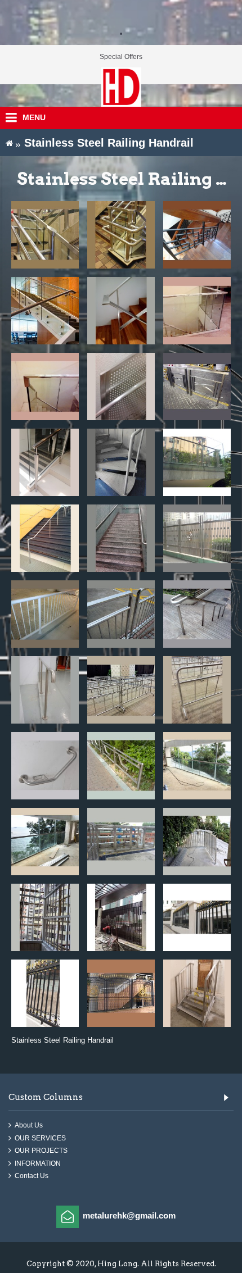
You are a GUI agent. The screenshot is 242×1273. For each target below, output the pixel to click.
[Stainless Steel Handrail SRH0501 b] (45, 386)
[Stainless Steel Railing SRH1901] (121, 765)
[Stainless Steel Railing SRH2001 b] (45, 841)
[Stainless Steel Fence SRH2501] (197, 917)
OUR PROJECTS (41, 1151)
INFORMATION (38, 1163)
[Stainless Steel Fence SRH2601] (121, 993)
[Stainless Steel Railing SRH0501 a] (197, 310)
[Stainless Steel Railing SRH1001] (197, 462)
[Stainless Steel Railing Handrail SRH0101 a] (45, 235)
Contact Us (31, 1176)
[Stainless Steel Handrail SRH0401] (121, 310)
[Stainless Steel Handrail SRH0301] (45, 310)
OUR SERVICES (40, 1138)
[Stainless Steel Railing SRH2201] (197, 841)
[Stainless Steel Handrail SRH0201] (197, 235)
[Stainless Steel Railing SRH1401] (121, 614)
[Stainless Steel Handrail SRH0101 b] (121, 235)
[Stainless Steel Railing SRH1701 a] (121, 690)
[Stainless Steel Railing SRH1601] (45, 690)
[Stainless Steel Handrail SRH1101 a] (45, 538)
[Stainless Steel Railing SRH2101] (121, 841)
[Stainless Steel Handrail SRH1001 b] (121, 538)
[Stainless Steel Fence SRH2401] (121, 917)
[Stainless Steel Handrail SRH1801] (45, 765)
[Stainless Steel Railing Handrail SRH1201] (197, 538)
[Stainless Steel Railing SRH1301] (45, 614)
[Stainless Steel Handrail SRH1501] (197, 614)
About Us (29, 1125)
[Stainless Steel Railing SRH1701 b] (197, 690)
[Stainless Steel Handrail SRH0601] (121, 386)
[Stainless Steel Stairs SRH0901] (121, 462)
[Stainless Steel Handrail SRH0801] (45, 462)
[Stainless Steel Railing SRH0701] (197, 386)
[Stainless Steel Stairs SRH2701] (197, 993)
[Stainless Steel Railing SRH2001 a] (197, 765)
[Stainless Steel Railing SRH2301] (45, 917)
